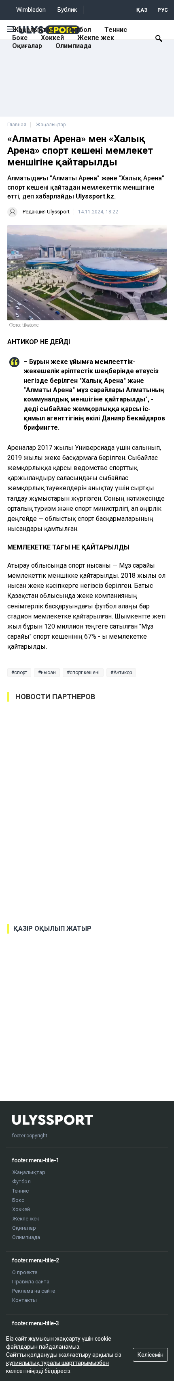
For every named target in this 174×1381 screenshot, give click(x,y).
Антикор (122, 672)
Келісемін (150, 1355)
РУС (162, 10)
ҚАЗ (142, 10)
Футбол (79, 29)
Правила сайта (30, 1282)
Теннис (115, 29)
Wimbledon (31, 9)
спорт (20, 672)
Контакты (24, 1300)
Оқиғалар (27, 46)
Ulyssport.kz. (96, 196)
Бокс (20, 38)
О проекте (24, 1272)
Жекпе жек (95, 38)
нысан (48, 672)
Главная (16, 124)
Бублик (67, 9)
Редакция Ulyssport (46, 212)
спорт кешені (85, 672)
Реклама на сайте (33, 1291)
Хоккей (52, 38)
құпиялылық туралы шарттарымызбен (57, 1363)
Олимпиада (73, 46)
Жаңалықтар (33, 29)
